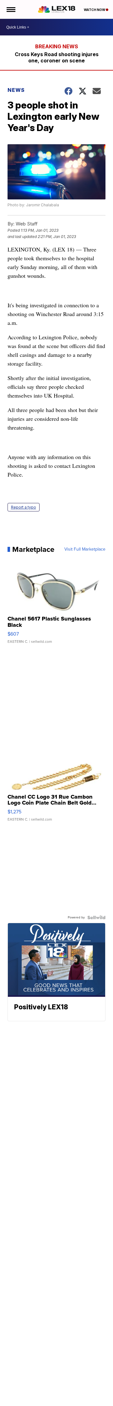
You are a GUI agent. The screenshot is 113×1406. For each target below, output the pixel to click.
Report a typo (23, 507)
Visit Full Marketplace (84, 549)
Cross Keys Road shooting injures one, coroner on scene (57, 57)
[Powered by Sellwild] (96, 917)
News (16, 90)
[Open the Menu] (10, 9)
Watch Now (95, 10)
